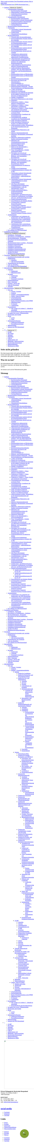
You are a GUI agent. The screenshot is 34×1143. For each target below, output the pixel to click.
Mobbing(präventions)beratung (16, 630)
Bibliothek (17, 979)
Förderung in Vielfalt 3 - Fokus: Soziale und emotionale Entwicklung (22, 477)
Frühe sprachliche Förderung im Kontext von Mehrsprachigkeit (20, 491)
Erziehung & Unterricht (25, 938)
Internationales (8, 644)
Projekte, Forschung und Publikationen (27, 814)
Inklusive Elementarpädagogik (19, 502)
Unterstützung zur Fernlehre (26, 686)
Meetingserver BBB (13, 1038)
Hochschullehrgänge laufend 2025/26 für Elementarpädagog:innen (21, 417)
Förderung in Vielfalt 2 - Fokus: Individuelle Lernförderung (20, 474)
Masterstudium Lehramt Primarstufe (21, 381)
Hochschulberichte (16, 993)
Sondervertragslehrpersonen (19, 568)
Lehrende (13, 653)
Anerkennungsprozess (17, 607)
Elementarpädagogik (27, 689)
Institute (17, 672)
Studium (6, 377)
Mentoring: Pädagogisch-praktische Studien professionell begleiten (21, 507)
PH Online (11, 1025)
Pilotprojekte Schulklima (25, 933)
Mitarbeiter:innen (16, 648)
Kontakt (6, 1124)
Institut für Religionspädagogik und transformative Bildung (25, 704)
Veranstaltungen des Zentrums (16, 639)
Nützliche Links (22, 956)
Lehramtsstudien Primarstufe (15, 378)
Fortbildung (25, 710)
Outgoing (10, 645)
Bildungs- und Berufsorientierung (20, 454)
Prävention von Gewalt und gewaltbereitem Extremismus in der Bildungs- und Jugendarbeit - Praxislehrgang (21, 524)
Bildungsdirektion (13, 1036)
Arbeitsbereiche (22, 925)
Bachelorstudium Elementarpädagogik (18, 395)
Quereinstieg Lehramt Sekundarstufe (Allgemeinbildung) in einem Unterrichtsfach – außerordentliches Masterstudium (21, 544)
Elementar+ (14, 469)
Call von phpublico (13, 641)
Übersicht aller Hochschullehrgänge (21, 406)
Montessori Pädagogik (17, 514)
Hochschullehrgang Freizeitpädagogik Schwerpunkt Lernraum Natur (24, 969)
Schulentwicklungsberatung (15, 621)
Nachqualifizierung (16, 384)
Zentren (17, 752)
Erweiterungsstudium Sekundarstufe (21, 390)
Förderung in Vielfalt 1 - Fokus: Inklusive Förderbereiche (20, 471)
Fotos (12, 1013)
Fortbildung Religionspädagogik (16, 627)
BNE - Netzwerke (23, 978)
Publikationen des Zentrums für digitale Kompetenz (27, 763)
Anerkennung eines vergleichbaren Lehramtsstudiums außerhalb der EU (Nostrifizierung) (21, 604)
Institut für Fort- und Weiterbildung (23, 678)
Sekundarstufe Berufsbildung (19, 403)
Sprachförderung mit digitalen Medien (21, 579)
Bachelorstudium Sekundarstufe (20, 387)
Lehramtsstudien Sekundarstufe (16, 386)
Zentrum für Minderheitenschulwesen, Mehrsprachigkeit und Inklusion (25, 804)
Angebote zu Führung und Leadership (28, 888)
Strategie (13, 669)
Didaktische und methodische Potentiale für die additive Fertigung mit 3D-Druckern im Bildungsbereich (22, 463)
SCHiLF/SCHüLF (13, 628)
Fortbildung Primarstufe (14, 622)
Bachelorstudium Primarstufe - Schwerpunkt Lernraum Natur (25, 961)
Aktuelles (10, 662)
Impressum (7, 1125)
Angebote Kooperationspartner (23, 930)
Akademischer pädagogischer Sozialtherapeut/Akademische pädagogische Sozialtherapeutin (20, 424)
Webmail (10, 1027)
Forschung (7, 631)
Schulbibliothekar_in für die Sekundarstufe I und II (19, 556)
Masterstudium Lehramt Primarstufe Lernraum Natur (24, 974)
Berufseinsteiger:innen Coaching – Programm (20, 619)
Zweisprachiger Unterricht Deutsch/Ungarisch (18, 587)
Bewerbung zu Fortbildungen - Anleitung (19, 613)
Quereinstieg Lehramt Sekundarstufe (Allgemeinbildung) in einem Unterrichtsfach (21, 550)
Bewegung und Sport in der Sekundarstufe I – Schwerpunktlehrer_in (18, 451)
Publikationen (11, 635)
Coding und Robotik (16, 458)
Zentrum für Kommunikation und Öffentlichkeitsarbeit (24, 798)
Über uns (10, 665)
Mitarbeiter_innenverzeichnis (16, 1033)
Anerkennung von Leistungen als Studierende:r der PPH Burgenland (20, 595)
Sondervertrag (15, 401)
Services (24, 682)
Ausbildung (25, 709)
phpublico (14, 636)
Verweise (20, 944)
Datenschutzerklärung (10, 1127)
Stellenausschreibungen (14, 1015)
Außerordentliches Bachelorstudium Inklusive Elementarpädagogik (21, 434)
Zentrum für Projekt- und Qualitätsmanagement (25, 837)
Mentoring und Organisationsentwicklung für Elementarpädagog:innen (19, 511)
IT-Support (14, 998)
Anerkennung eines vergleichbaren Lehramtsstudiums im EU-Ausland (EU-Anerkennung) (20, 599)
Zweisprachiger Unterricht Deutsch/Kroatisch (18, 581)
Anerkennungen (12, 593)
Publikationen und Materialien (23, 935)
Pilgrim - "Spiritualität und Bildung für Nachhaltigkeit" (29, 744)
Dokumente (21, 954)
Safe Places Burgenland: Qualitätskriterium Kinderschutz (20, 553)
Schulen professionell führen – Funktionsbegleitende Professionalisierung (19, 560)
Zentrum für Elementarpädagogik (23, 774)
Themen (20, 923)
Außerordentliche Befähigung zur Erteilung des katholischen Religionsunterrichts (20, 431)
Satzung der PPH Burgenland (16, 1021)
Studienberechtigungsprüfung (19, 383)
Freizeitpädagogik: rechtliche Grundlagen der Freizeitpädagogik (20, 487)
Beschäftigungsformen (17, 1018)
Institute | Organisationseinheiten (20, 670)
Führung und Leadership (25, 879)
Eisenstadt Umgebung (17, 655)
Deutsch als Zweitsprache (18, 460)
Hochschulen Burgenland (15, 1035)
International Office (23, 754)
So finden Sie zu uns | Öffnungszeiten (18, 1007)
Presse (9, 1010)
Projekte (24, 684)
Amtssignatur (14, 999)
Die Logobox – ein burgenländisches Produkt (27, 767)
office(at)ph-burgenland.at (11, 1102)
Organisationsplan (16, 991)
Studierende (14, 647)
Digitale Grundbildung (17, 466)
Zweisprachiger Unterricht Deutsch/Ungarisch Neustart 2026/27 (21, 590)
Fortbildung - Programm (14, 611)
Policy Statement (12, 658)
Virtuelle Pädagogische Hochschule (21, 949)
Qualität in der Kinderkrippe (19, 537)
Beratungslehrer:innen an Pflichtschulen (22, 443)
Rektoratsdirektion (20, 981)
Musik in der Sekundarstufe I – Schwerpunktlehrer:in (19, 516)
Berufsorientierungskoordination (20, 448)
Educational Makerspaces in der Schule (22, 468)
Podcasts (20, 942)
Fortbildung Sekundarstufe (15, 624)
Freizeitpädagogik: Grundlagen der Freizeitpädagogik (20, 484)
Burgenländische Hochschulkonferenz (21, 1005)
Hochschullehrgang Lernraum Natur (23, 964)
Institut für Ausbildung (24, 673)
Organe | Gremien (16, 667)
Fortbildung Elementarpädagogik (17, 625)
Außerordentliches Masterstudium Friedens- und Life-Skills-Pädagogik (21, 437)
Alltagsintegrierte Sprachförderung (20, 427)
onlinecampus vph (13, 1032)
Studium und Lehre (20, 984)
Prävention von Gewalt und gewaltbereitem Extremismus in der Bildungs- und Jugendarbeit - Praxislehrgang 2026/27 (21, 530)
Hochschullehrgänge (13, 404)
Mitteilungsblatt (12, 1019)
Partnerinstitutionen (13, 656)
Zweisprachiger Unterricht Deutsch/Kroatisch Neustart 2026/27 (21, 584)
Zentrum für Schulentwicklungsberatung (25, 841)
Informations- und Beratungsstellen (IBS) (26, 699)
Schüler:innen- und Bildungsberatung (21, 563)
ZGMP (17, 920)
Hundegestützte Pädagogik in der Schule (29, 738)
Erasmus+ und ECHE (14, 659)
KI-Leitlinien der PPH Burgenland (17, 608)
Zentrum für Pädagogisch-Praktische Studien (25, 834)
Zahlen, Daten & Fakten (17, 982)
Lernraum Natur (19, 957)
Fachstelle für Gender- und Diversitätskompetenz (22, 952)
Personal (17, 987)
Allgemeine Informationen (25, 808)
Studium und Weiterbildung (25, 811)
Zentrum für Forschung (24, 795)
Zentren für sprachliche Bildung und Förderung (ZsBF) (27, 787)
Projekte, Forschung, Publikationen (29, 826)
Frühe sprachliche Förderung (19, 489)
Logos (13, 1012)
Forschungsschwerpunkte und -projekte (18, 633)
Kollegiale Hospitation (28, 899)
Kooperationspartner (27, 772)
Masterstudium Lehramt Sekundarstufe (21, 389)
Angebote (24, 777)
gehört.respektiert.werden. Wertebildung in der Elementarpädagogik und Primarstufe (22, 495)
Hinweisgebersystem (10, 1129)
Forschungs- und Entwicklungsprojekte (28, 759)
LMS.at (10, 1030)
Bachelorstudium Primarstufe (19, 380)
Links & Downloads (13, 661)
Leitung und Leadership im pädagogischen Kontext (26, 850)
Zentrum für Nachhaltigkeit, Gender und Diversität (24, 831)
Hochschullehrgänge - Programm (17, 614)
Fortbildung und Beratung (11, 610)
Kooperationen (26, 750)
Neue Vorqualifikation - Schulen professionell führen (20, 519)
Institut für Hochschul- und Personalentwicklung (25, 675)
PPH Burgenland (9, 664)
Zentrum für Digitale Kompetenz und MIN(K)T (25, 756)
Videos (20, 940)
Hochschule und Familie (14, 1008)
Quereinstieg (11, 397)
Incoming (10, 650)
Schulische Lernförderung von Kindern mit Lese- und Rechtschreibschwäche (22, 566)
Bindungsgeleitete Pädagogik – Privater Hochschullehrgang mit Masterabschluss (22, 456)
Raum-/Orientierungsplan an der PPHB (22, 995)
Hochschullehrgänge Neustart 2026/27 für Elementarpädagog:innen (21, 411)
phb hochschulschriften (17, 638)
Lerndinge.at (25, 770)
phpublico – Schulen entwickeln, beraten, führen (28, 907)
